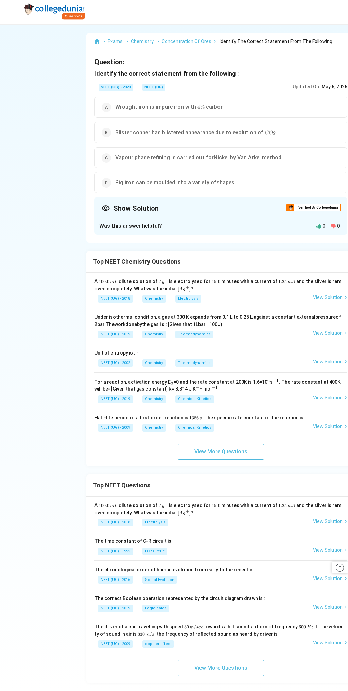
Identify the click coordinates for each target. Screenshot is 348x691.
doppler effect (158, 644)
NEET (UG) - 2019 (115, 334)
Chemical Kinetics (194, 399)
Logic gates (156, 608)
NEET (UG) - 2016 (115, 579)
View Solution (328, 297)
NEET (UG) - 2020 (116, 87)
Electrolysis (188, 298)
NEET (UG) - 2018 (115, 298)
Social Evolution (159, 579)
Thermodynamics (194, 334)
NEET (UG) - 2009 (115, 427)
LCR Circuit (154, 551)
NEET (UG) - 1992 (115, 551)
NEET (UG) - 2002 (115, 363)
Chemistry (154, 298)
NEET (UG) (153, 87)
